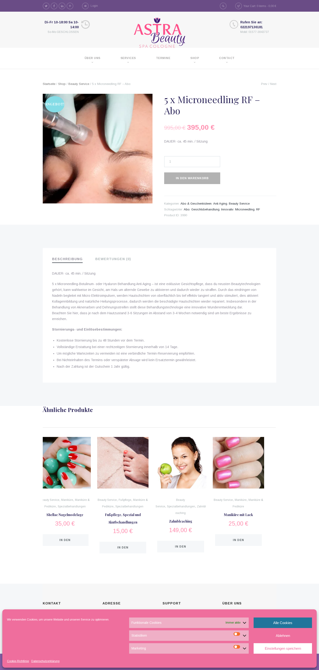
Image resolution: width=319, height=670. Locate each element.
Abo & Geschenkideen (196, 203)
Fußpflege (125, 500)
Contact (227, 58)
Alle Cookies (282, 623)
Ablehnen (283, 636)
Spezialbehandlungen (72, 506)
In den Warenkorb (192, 178)
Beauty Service (78, 84)
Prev (264, 84)
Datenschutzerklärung (45, 661)
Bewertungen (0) (113, 259)
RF (258, 209)
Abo (187, 209)
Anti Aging (220, 203)
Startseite (49, 84)
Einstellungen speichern (283, 648)
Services (128, 58)
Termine (163, 58)
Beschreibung (67, 259)
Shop (194, 58)
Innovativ (227, 209)
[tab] (70, 259)
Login (94, 5)
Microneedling (245, 209)
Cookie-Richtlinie (18, 661)
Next (273, 84)
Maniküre (67, 500)
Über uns (92, 58)
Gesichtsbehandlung (205, 209)
